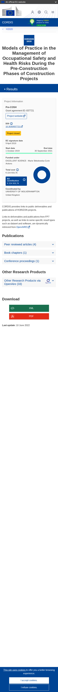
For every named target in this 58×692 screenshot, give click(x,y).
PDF (31, 316)
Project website (15, 116)
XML (31, 308)
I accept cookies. (29, 680)
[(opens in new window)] (12, 11)
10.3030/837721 (13, 126)
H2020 (9, 29)
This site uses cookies (14, 670)
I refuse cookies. (29, 687)
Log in (32, 12)
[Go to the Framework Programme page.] (29, 40)
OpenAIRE (22, 227)
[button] (39, 12)
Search (46, 12)
